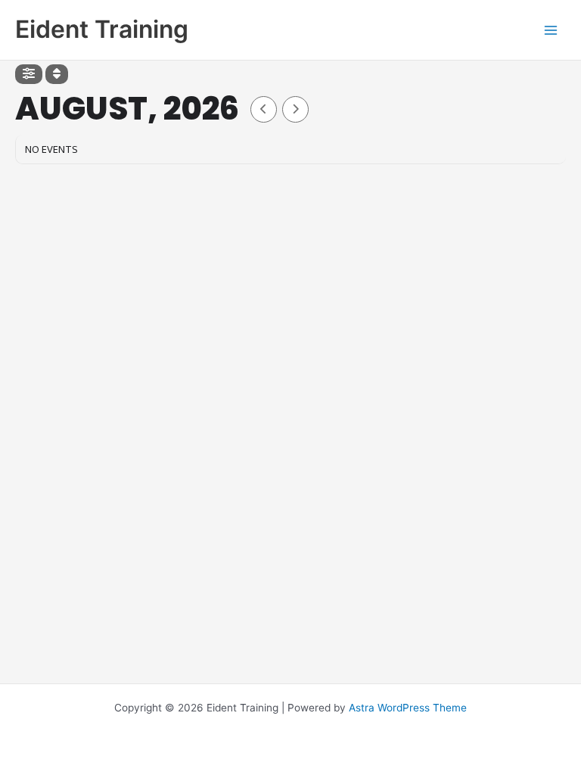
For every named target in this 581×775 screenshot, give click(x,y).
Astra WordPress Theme (408, 708)
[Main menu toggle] (551, 29)
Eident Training (101, 29)
